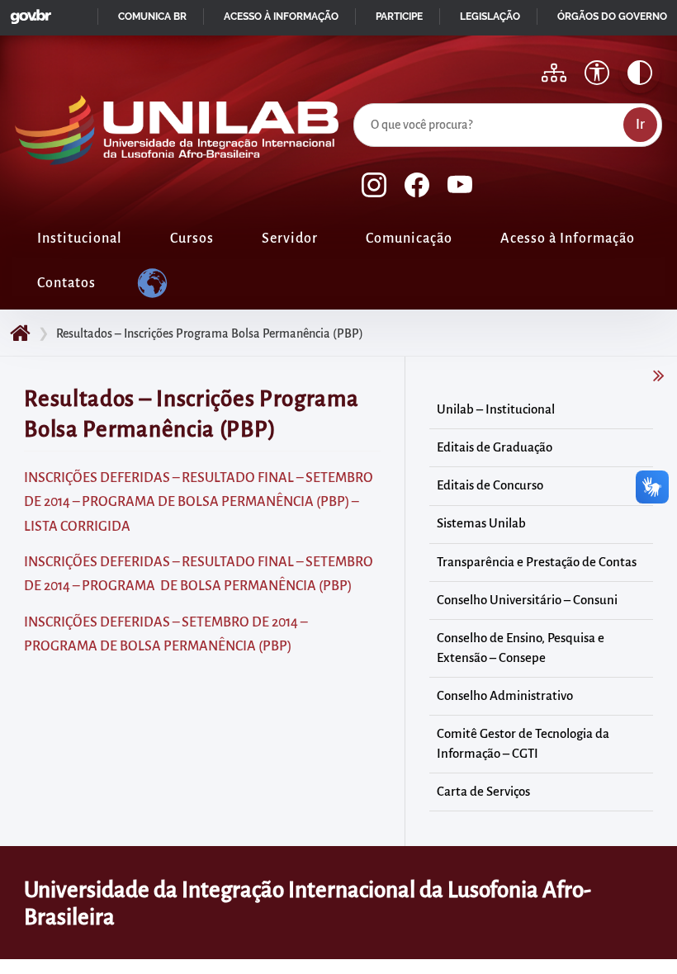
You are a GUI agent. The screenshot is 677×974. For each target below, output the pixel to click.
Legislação (490, 16)
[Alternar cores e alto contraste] (639, 72)
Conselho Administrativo (505, 695)
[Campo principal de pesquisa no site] (357, 99)
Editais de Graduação (494, 447)
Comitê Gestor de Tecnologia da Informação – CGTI (523, 743)
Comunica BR (152, 16)
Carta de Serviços (483, 791)
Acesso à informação (281, 16)
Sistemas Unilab (481, 523)
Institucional (79, 238)
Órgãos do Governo (612, 16)
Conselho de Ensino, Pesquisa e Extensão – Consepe (520, 647)
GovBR (27, 12)
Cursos (192, 238)
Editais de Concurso (490, 485)
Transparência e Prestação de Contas (537, 562)
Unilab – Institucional (496, 409)
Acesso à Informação (567, 238)
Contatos (66, 283)
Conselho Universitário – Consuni (527, 600)
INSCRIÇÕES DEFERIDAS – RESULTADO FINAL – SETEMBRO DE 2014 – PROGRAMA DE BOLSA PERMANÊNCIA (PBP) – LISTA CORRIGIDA (198, 501)
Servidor (290, 238)
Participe (399, 16)
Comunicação (409, 238)
